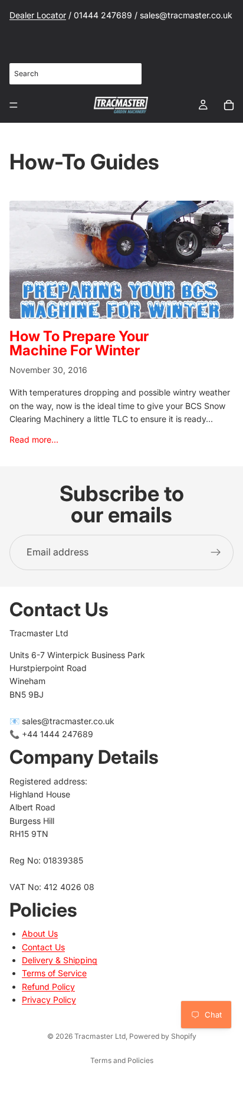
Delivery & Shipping (59, 960)
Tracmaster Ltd (100, 1036)
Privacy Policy (49, 1000)
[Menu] (13, 105)
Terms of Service (54, 973)
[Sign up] (215, 552)
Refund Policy (48, 986)
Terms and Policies (121, 1060)
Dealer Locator (37, 15)
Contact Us (43, 946)
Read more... (33, 439)
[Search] (126, 73)
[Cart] (229, 105)
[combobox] (75, 73)
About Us (40, 933)
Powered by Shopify (162, 1036)
